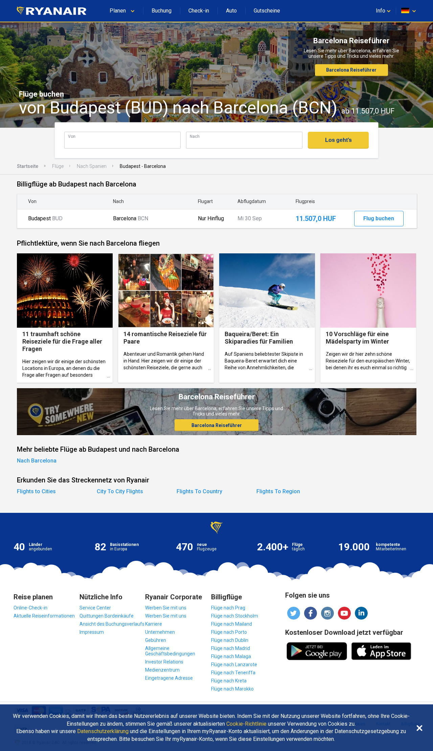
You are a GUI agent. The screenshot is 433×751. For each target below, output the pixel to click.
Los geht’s (338, 140)
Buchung (162, 10)
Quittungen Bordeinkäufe (106, 616)
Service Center (95, 607)
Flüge (58, 166)
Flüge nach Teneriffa (233, 672)
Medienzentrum (162, 670)
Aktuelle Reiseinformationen (44, 616)
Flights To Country (199, 491)
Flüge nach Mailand (231, 624)
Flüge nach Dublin (229, 640)
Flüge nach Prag (228, 607)
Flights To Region (278, 491)
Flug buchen (378, 218)
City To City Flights (120, 491)
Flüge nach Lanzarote (234, 664)
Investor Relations (164, 662)
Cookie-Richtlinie (246, 724)
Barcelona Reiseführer (351, 70)
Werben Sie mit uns (165, 607)
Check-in (198, 10)
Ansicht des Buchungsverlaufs (111, 624)
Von (71, 136)
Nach (195, 136)
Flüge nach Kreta (229, 680)
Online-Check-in (30, 607)
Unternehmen (160, 632)
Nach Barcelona (36, 460)
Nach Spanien (92, 166)
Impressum (91, 632)
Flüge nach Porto (229, 632)
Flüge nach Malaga (231, 656)
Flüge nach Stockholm (234, 616)
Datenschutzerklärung (103, 731)
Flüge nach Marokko (232, 689)
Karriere (153, 624)
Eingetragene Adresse (169, 678)
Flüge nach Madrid (230, 648)
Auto (231, 10)
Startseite (27, 166)
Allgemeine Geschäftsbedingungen (170, 651)
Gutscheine (267, 10)
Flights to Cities (36, 491)
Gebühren (155, 640)
